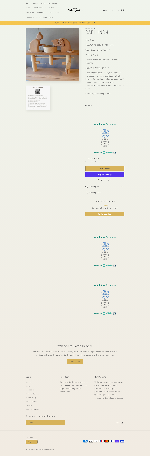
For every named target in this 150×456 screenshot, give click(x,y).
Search (28, 382)
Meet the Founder (32, 409)
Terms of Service (32, 394)
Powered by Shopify (47, 449)
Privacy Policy (31, 401)
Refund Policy (31, 398)
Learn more (75, 361)
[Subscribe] (62, 422)
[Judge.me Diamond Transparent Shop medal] (105, 133)
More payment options (105, 180)
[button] (112, 10)
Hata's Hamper (36, 449)
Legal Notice (30, 390)
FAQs (28, 386)
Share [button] (90, 105)
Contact (29, 405)
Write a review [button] (105, 214)
